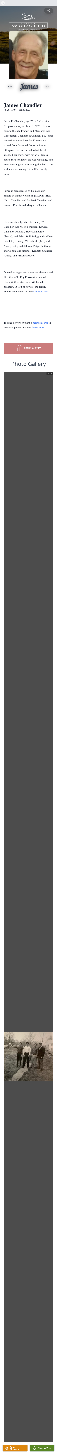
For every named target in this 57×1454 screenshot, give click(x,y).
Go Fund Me (40, 291)
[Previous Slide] (7, 1056)
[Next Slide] (50, 1056)
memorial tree (40, 322)
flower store (38, 327)
